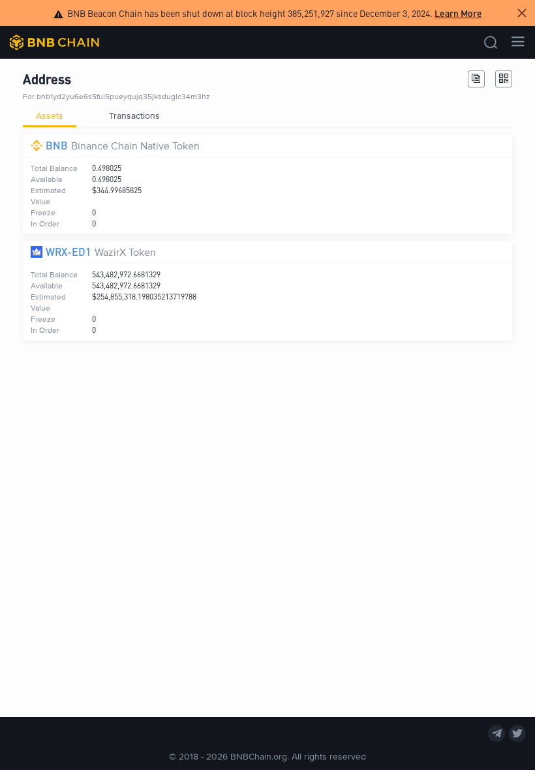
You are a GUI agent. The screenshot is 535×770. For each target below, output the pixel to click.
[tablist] (267, 115)
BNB (57, 145)
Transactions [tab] (134, 115)
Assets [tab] (49, 115)
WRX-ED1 (68, 251)
